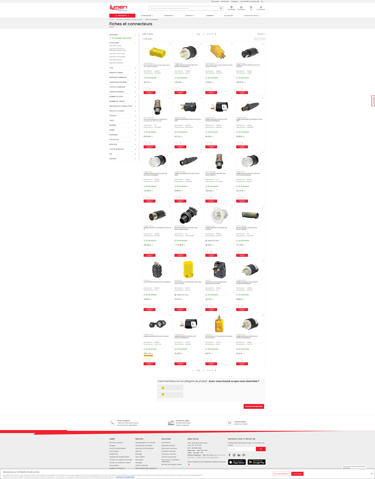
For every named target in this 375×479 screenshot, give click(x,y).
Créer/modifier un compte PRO (249, 1)
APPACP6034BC (180, 226)
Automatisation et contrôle (145, 442)
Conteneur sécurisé (168, 454)
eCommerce (165, 442)
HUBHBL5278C (210, 226)
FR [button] (262, 1)
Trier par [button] (260, 34)
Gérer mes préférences (281, 474)
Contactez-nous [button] (251, 16)
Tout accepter (297, 474)
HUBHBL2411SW (149, 334)
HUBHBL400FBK (241, 117)
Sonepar (112, 445)
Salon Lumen (215, 1)
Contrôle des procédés (143, 445)
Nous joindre (114, 465)
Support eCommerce (117, 468)
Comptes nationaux (168, 451)
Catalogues (234, 1)
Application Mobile (168, 445)
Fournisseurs (225, 1)
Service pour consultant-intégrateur (170, 461)
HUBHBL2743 (240, 172)
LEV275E (208, 280)
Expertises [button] (168, 16)
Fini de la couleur (116, 111)
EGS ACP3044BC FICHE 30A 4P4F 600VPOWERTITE (215, 174)
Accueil (111, 19)
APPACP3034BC (149, 117)
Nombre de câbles (116, 101)
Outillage (138, 462)
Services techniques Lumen (171, 464)
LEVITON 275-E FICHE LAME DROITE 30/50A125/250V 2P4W (215, 282)
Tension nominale (116, 92)
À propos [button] (189, 16)
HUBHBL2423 (148, 172)
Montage (113, 144)
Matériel (112, 125)
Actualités (228, 16)
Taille (111, 120)
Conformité (113, 454)
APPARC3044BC (241, 226)
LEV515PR (147, 280)
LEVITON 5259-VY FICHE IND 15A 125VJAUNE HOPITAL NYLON (188, 282)
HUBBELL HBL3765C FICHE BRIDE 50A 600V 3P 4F (157, 228)
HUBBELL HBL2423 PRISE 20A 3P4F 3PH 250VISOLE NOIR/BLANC (155, 174)
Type (111, 68)
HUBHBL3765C (148, 226)
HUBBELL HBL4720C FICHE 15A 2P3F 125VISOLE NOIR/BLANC (247, 337)
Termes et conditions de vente (120, 460)
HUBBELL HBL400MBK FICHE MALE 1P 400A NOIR (187, 174)
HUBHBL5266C (179, 334)
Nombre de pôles (116, 97)
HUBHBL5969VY (149, 63)
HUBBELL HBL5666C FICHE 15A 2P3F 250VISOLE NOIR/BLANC (247, 282)
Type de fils (114, 140)
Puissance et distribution (144, 448)
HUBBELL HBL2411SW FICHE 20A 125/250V (156, 336)
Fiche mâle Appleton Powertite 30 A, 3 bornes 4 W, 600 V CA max (155, 120)
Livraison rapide (240, 422)
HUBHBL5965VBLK (180, 117)
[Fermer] (372, 474)
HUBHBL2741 (179, 63)
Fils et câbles (140, 457)
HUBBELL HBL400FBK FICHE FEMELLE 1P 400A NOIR (249, 120)
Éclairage (138, 454)
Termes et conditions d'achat (120, 462)
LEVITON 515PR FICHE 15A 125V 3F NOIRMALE (157, 282)
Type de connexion (117, 87)
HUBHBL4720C (241, 334)
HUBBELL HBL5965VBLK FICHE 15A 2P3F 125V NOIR (188, 120)
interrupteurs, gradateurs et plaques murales (129, 19)
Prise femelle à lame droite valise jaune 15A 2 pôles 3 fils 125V (157, 65)
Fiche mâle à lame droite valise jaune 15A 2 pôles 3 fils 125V (218, 65)
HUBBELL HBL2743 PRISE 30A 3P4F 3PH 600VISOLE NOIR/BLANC (248, 174)
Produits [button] (122, 16)
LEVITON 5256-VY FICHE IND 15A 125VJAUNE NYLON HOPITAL (218, 337)
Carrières (210, 16)
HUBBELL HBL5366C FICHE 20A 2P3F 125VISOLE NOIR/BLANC (216, 120)
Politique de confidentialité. (125, 477)
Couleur (113, 116)
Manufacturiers (116, 73)
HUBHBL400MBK (180, 172)
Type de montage (116, 149)
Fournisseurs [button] (146, 16)
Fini (110, 154)
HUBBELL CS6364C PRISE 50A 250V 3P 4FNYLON (248, 65)
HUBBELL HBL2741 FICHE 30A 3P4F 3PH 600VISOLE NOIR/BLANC (186, 65)
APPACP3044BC (210, 172)
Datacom (138, 451)
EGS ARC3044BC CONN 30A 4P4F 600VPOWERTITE (246, 228)
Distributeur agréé (182, 421)
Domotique (139, 460)
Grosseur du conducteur (120, 106)
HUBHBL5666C (241, 280)
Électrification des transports (146, 468)
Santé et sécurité (141, 465)
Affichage (113, 35)
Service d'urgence (123, 421)
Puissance (113, 135)
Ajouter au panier (149, 92)
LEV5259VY (178, 280)
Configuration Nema (118, 82)
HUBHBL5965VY (210, 63)
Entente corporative (168, 457)
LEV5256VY (208, 334)
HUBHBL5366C (210, 117)
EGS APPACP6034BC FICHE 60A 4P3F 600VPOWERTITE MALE (186, 228)
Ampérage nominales (118, 77)
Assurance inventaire (169, 448)
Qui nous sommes (116, 442)
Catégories (114, 43)
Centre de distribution (117, 448)
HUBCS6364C (240, 63)
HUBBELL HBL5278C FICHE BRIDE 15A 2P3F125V (216, 228)
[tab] (122, 35)
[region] (187, 474)
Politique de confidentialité (119, 457)
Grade (112, 130)
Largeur (112, 159)
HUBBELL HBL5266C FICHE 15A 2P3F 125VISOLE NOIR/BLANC (185, 337)
